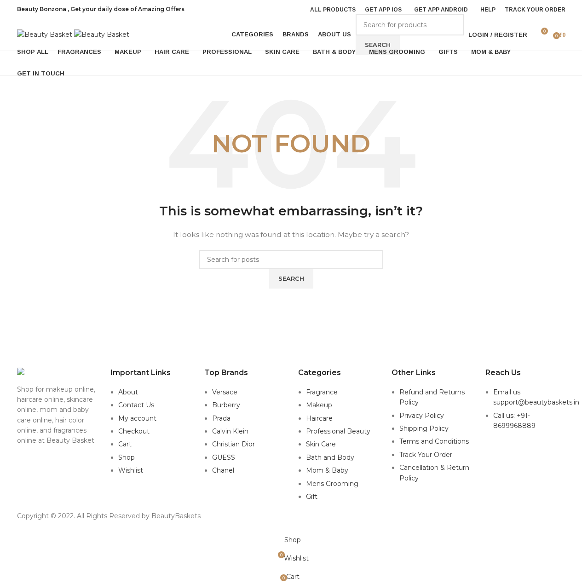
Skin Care (321, 444)
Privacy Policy (421, 415)
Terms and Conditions (434, 441)
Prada (221, 418)
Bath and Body (330, 457)
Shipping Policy (424, 428)
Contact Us (136, 405)
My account (137, 418)
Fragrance (322, 392)
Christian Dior (233, 444)
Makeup (319, 405)
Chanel (223, 470)
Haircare (319, 418)
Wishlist (130, 470)
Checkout (134, 431)
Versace (224, 392)
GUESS (223, 457)
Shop (126, 457)
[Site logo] (45, 34)
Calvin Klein (230, 431)
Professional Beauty (338, 431)
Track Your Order (425, 455)
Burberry (226, 405)
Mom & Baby (327, 470)
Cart (125, 444)
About (128, 392)
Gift (311, 496)
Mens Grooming (332, 484)
